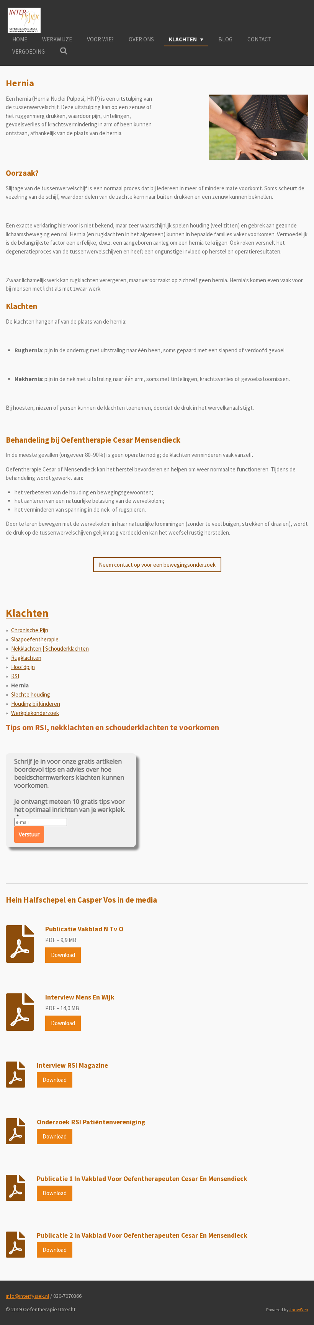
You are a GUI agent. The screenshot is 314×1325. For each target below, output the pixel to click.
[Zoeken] (63, 51)
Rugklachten (26, 657)
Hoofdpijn (23, 667)
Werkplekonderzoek (35, 712)
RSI (15, 676)
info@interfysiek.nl (27, 1295)
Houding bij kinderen (35, 703)
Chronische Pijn (29, 630)
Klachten (27, 613)
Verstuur (29, 834)
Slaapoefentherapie (35, 639)
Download (63, 955)
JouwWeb (298, 1309)
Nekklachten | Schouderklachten (50, 648)
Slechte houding (30, 694)
